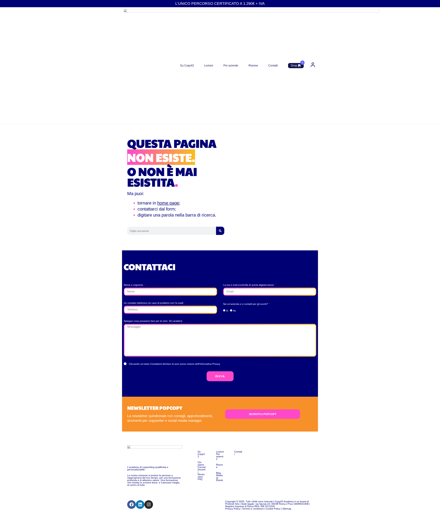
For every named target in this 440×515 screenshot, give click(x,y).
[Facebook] (131, 504)
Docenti (201, 470)
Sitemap (286, 508)
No (234, 310)
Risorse (253, 65)
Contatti (273, 65)
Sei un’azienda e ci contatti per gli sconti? (246, 304)
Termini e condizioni (253, 508)
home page (168, 203)
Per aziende (230, 65)
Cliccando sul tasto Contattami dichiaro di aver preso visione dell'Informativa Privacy (174, 364)
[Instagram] (148, 504)
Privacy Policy (232, 508)
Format (202, 467)
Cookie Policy (273, 508)
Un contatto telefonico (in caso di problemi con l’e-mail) (154, 303)
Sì (227, 310)
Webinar (219, 476)
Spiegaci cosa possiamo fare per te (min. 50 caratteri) (153, 321)
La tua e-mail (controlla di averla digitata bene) (248, 285)
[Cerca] (220, 231)
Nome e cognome (134, 285)
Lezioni (208, 65)
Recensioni (201, 475)
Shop (294, 65)
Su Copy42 (187, 65)
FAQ (200, 479)
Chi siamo (201, 463)
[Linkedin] (140, 504)
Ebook (219, 480)
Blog (218, 473)
